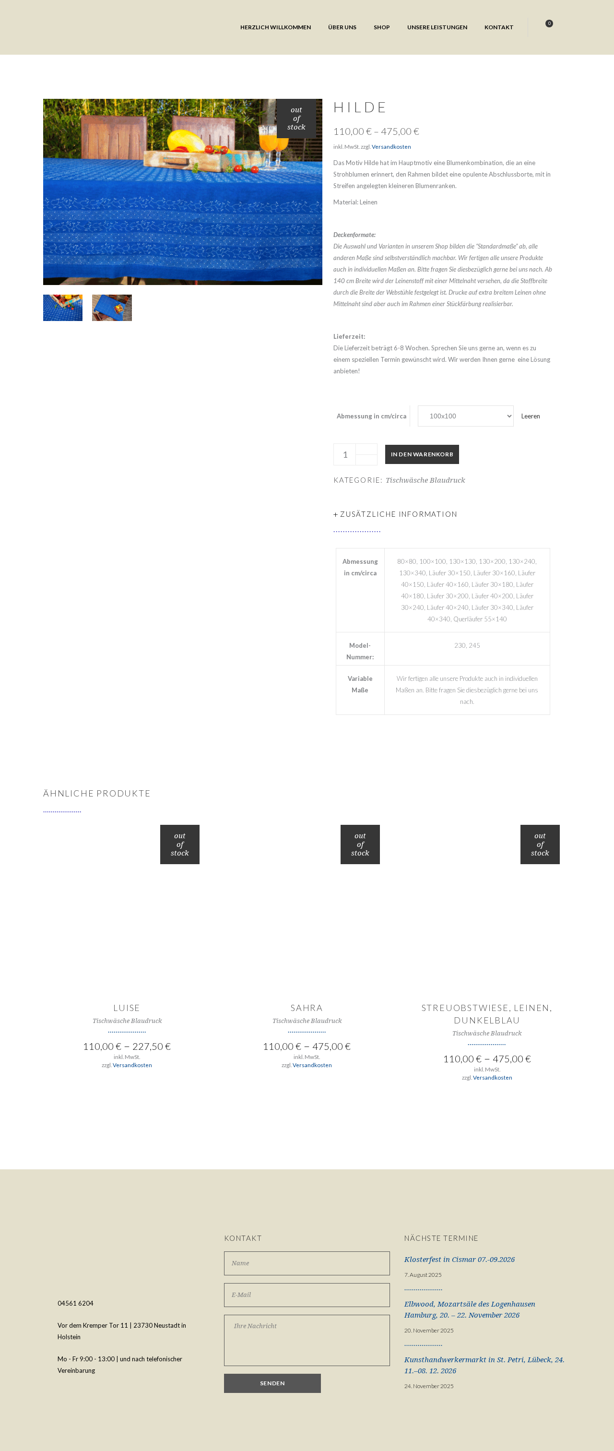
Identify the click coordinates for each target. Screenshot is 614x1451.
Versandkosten (391, 146)
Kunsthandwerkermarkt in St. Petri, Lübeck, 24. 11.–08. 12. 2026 (484, 1365)
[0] (544, 27)
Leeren (530, 416)
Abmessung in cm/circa (371, 416)
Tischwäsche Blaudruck (425, 480)
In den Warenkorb (422, 454)
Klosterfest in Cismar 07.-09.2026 (459, 1259)
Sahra (307, 1007)
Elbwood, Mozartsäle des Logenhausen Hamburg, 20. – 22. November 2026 (469, 1310)
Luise (127, 1007)
